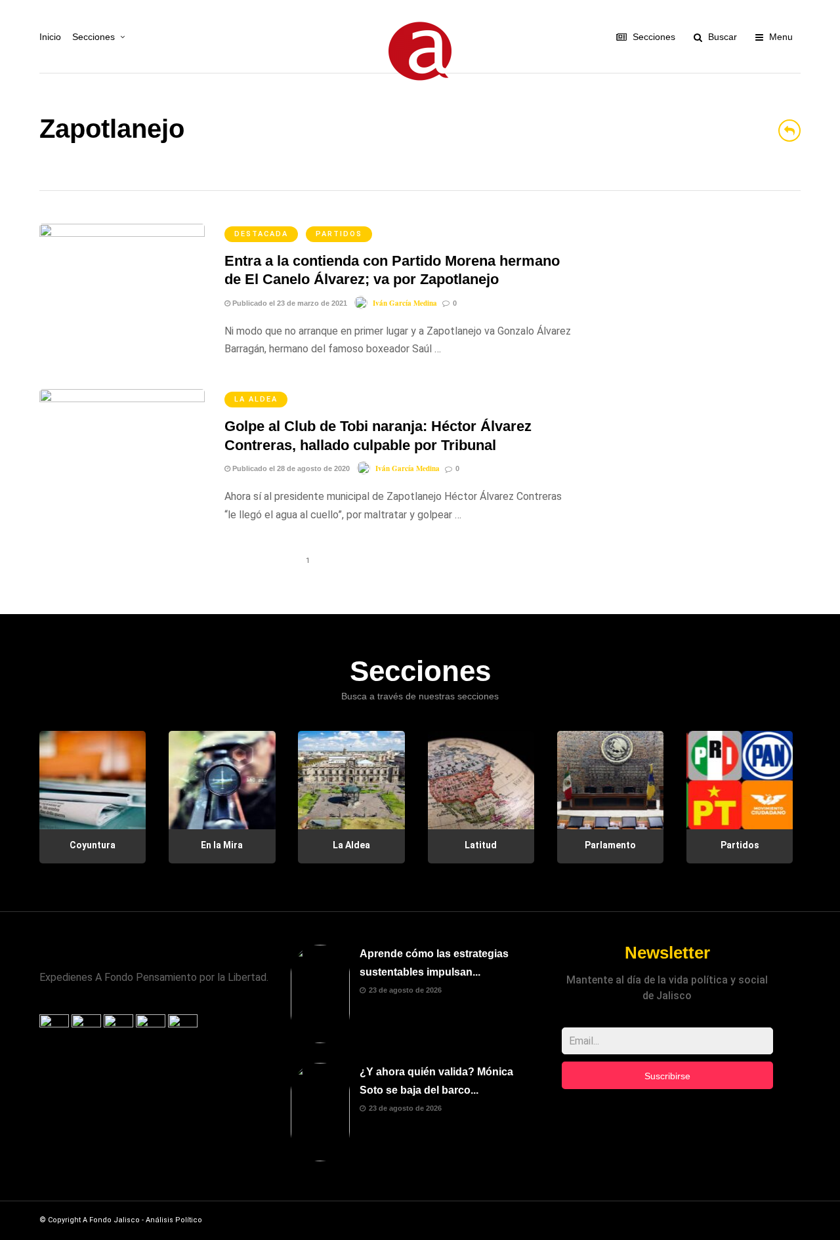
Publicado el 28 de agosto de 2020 (290, 468)
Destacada (261, 234)
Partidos (339, 234)
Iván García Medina (405, 303)
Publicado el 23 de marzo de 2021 (288, 303)
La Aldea (256, 399)
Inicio (50, 36)
